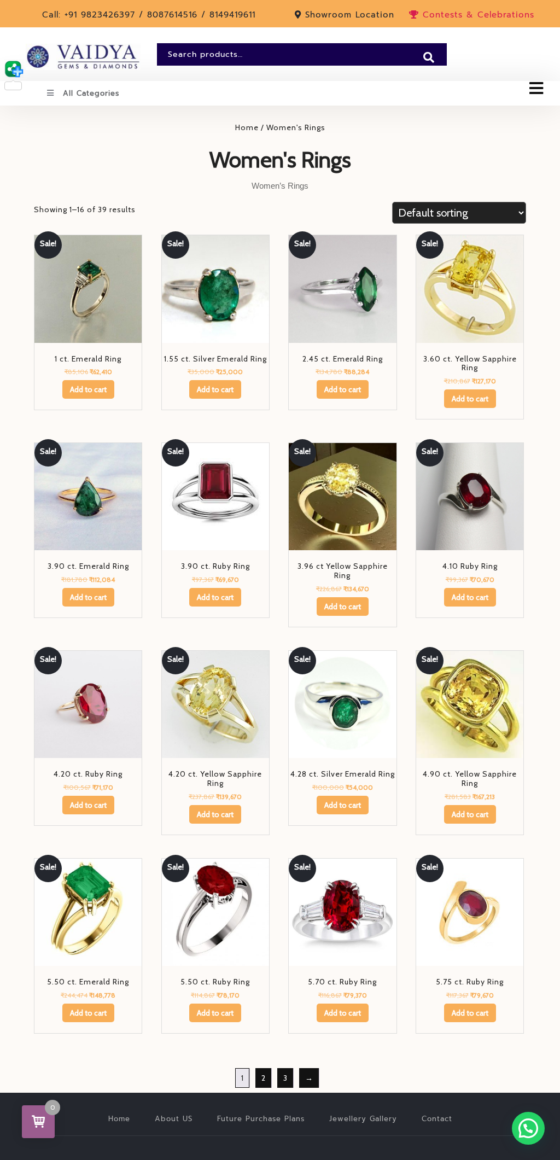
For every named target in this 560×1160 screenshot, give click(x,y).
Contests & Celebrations (476, 15)
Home (247, 127)
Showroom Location (349, 15)
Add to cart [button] (88, 389)
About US (173, 1119)
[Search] (429, 57)
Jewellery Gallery (363, 1119)
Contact (437, 1119)
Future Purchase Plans (261, 1119)
